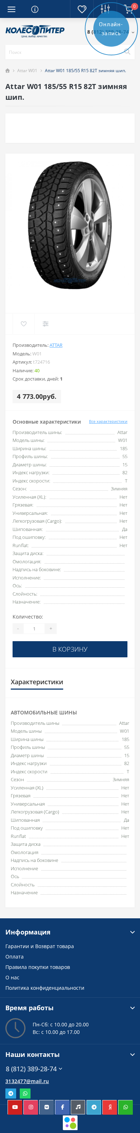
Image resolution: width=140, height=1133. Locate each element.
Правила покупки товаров (37, 967)
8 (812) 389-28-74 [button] (31, 1069)
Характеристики (37, 681)
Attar (56, 345)
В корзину (70, 649)
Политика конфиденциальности (44, 987)
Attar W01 (27, 70)
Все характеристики (108, 421)
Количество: (28, 616)
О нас (12, 977)
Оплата (14, 956)
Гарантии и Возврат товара (39, 946)
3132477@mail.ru (27, 1081)
